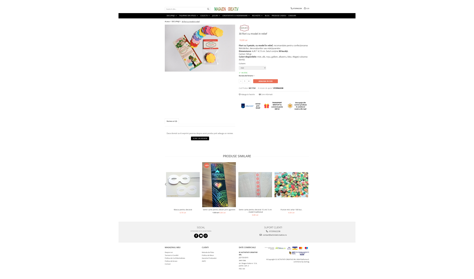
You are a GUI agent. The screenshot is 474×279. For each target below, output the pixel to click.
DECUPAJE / (176, 21)
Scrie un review (200, 138)
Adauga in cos (266, 81)
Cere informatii (267, 94)
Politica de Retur (208, 255)
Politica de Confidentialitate (175, 258)
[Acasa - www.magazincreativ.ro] (226, 9)
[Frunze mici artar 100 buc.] (291, 184)
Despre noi (169, 252)
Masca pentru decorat (183, 209)
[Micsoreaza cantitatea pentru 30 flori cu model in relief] (241, 81)
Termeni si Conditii (171, 255)
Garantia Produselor (209, 258)
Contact (168, 264)
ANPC (204, 261)
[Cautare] (208, 9)
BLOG (267, 15)
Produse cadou (279, 15)
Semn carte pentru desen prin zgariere (219, 209)
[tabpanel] (200, 48)
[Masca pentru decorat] (183, 184)
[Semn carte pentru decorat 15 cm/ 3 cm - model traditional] (255, 184)
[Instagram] (205, 236)
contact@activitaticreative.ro (274, 235)
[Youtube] (201, 236)
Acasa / (168, 21)
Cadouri (292, 15)
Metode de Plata (208, 252)
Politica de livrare (171, 261)
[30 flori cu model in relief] (200, 48)
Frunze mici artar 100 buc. (291, 209)
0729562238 (274, 231)
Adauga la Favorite (248, 94)
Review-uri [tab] (172, 121)
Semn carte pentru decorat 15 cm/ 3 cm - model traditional (255, 210)
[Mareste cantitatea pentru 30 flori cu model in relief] (249, 81)
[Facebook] (196, 236)
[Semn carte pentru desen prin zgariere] (219, 184)
